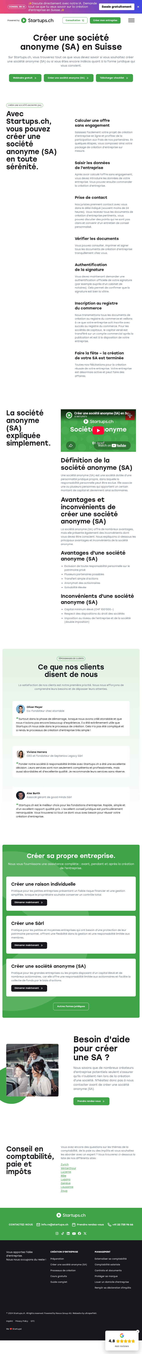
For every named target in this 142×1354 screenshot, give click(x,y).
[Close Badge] (137, 1331)
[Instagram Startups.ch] (57, 1233)
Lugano (65, 1179)
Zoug (64, 1190)
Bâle (63, 1175)
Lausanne (67, 1186)
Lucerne (66, 1171)
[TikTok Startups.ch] (63, 1233)
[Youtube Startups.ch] (74, 1233)
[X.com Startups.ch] (85, 1233)
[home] (29, 20)
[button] (131, 20)
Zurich (65, 1164)
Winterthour (68, 1168)
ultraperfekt (91, 1313)
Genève (65, 1183)
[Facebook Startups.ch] (79, 1233)
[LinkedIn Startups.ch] (68, 1233)
